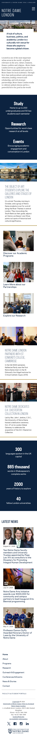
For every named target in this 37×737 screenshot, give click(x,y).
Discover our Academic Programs (15, 254)
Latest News (10, 521)
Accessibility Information (18, 719)
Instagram (21, 724)
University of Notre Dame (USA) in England (18, 704)
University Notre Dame (18, 2)
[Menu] (33, 9)
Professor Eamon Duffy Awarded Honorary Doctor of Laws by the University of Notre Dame (17, 634)
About (5, 659)
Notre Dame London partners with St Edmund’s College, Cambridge (15, 355)
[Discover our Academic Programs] (18, 250)
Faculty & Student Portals (14, 693)
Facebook (15, 724)
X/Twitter (8, 724)
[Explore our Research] (18, 312)
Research (7, 668)
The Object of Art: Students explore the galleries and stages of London (18, 192)
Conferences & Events (12, 677)
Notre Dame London (11, 12)
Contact (6, 686)
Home (5, 654)
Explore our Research (14, 315)
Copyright (15, 702)
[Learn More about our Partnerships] (18, 281)
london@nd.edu (18, 717)
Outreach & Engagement (13, 672)
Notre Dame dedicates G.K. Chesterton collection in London (17, 410)
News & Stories (9, 681)
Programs (7, 663)
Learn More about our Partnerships (14, 285)
